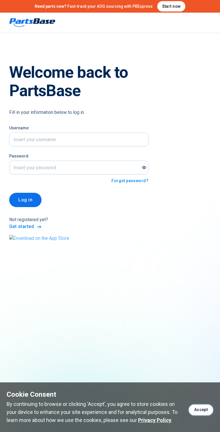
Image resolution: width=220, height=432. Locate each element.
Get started (21, 226)
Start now (171, 6)
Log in (25, 200)
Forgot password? (129, 180)
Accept (201, 409)
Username (19, 128)
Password (18, 156)
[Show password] (144, 167)
